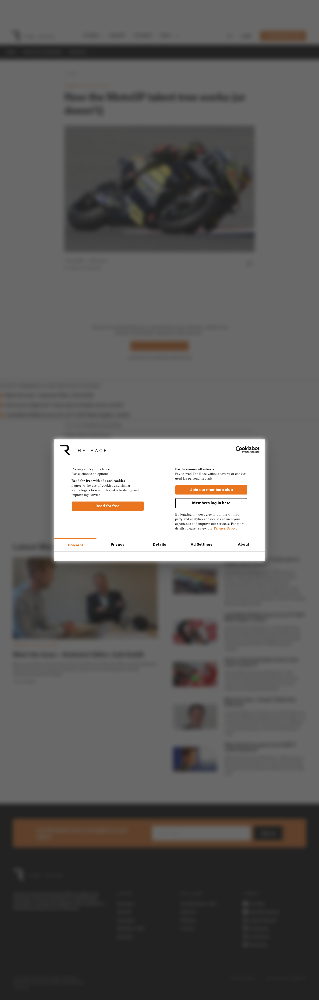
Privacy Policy (225, 527)
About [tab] (243, 544)
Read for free (108, 506)
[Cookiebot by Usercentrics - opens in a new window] (239, 449)
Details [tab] (159, 544)
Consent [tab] (75, 545)
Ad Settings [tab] (201, 544)
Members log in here (211, 503)
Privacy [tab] (117, 544)
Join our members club (211, 489)
